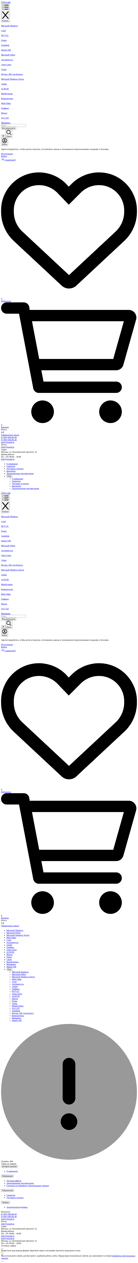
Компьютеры (7, 98)
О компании (12, 464)
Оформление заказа (10, 435)
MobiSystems (7, 94)
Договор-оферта (13, 1181)
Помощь (5, 1202)
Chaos (3, 69)
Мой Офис (6, 103)
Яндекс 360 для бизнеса (12, 74)
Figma (3, 40)
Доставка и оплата (14, 469)
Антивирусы (7, 60)
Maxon (4, 113)
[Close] (2, 1248)
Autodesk (5, 45)
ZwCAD (5, 118)
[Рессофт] (6, 2)
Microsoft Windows (9, 26)
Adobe (4, 84)
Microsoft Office (8, 55)
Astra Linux (6, 64)
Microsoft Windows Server (12, 79)
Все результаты (8, 128)
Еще (9, 476)
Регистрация (7, 154)
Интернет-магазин (9, 1166)
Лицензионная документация (20, 473)
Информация (7, 1176)
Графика (5, 108)
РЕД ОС (5, 35)
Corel (3, 30)
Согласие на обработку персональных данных (27, 1185)
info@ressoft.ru (7, 442)
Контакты (10, 471)
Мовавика (5, 123)
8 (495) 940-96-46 (9, 437)
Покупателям (7, 1190)
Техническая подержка (16, 1207)
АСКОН (5, 89)
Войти (4, 156)
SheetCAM (6, 50)
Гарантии (10, 466)
